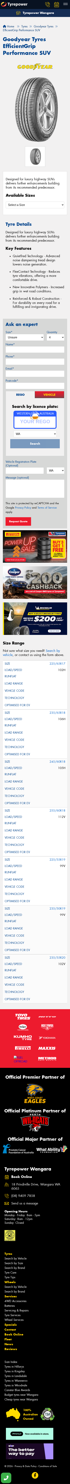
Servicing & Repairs (16, 1310)
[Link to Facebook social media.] (35, 1475)
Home (10, 26)
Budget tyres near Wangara (21, 1395)
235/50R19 (57, 908)
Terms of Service (47, 507)
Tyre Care (10, 1272)
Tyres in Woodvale (15, 1385)
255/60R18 (57, 810)
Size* (9, 332)
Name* (10, 344)
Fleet (8, 1339)
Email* (10, 369)
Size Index (10, 1362)
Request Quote (18, 521)
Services (10, 1296)
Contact (10, 1330)
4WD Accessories (15, 1301)
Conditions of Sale (47, 1466)
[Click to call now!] (47, 4)
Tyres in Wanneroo (15, 1381)
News (8, 1344)
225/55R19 (57, 860)
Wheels (10, 1282)
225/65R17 (57, 664)
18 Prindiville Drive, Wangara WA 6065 (35, 1186)
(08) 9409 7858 (23, 1196)
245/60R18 (57, 762)
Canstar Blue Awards (17, 1390)
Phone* (10, 356)
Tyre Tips (9, 1277)
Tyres (8, 1254)
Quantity (52, 332)
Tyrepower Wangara (38, 13)
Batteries (9, 1306)
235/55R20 (57, 958)
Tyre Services (12, 1315)
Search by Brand (14, 1268)
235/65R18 (57, 713)
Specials (10, 1325)
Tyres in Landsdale (15, 1376)
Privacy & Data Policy (25, 1466)
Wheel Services (14, 1320)
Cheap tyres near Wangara (21, 1399)
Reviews (10, 1349)
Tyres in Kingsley (14, 1371)
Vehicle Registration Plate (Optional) (21, 463)
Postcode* (12, 381)
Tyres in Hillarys (14, 1366)
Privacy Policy (23, 507)
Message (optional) (17, 478)
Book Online (13, 1334)
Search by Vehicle (15, 1258)
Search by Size (13, 1263)
